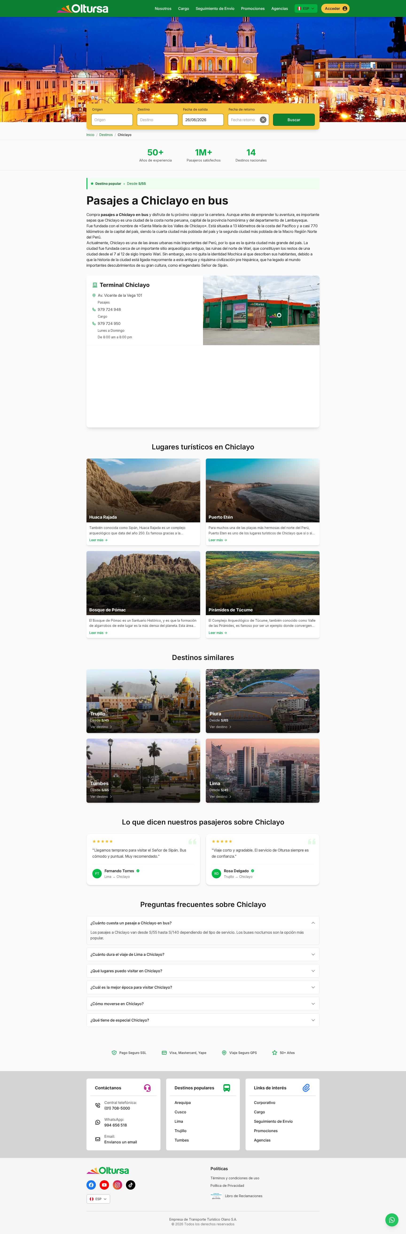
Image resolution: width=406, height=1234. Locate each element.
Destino (144, 109)
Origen (97, 109)
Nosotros (163, 8)
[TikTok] (130, 1185)
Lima (179, 1121)
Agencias (279, 8)
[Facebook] (91, 1185)
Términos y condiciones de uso (235, 1178)
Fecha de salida (195, 109)
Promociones (253, 8)
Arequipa (183, 1102)
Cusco (180, 1112)
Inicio (90, 135)
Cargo (183, 8)
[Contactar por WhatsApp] (391, 1219)
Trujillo (181, 1130)
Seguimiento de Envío (215, 8)
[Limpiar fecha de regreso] (263, 119)
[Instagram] (117, 1185)
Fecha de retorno (242, 109)
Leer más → (98, 540)
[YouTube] (104, 1185)
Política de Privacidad (227, 1186)
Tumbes (182, 1140)
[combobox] (112, 120)
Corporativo (264, 1102)
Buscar (294, 119)
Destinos (106, 135)
